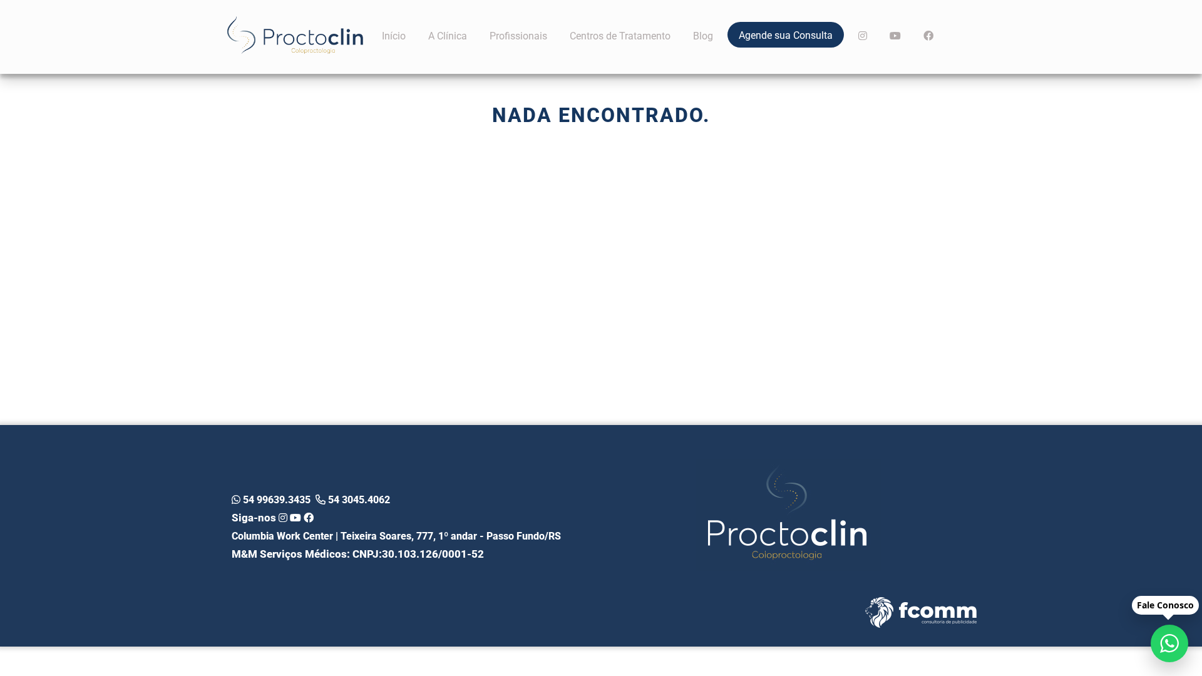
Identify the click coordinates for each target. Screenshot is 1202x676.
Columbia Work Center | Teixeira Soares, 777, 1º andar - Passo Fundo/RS (396, 535)
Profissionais (518, 35)
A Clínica (447, 35)
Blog (703, 35)
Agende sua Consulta (786, 34)
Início (394, 35)
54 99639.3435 (275, 499)
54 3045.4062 (358, 499)
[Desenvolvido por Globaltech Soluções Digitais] (880, 626)
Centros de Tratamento (620, 35)
